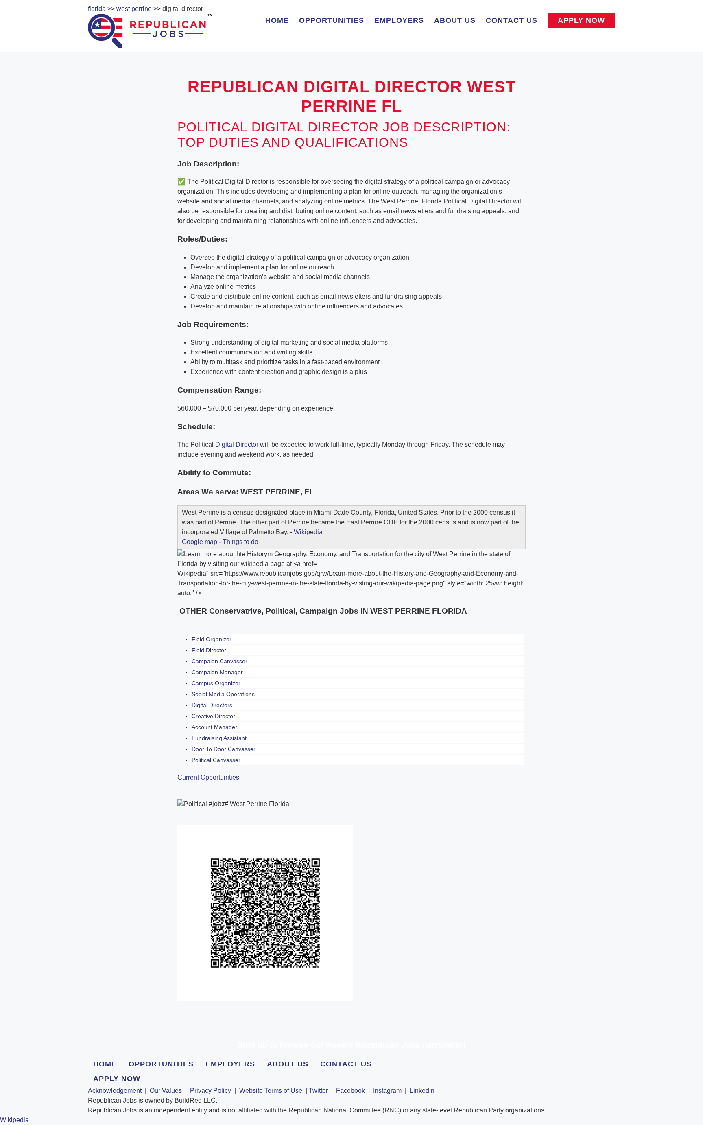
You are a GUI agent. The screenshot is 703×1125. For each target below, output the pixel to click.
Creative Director (213, 716)
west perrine (134, 8)
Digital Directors (212, 705)
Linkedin (422, 1090)
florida (97, 8)
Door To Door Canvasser (223, 749)
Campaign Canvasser (219, 661)
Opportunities (331, 20)
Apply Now (581, 20)
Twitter (318, 1090)
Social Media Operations (223, 694)
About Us (455, 20)
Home (277, 20)
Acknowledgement (115, 1090)
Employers (399, 20)
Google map (199, 541)
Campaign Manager (217, 672)
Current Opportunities (208, 777)
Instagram (387, 1090)
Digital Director (236, 444)
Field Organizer (211, 639)
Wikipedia (308, 532)
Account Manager (214, 727)
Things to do (240, 541)
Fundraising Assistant (219, 738)
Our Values (166, 1090)
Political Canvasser (216, 760)
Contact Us (511, 20)
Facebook (350, 1090)
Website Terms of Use (270, 1090)
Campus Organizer (216, 683)
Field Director (209, 650)
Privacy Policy (210, 1090)
